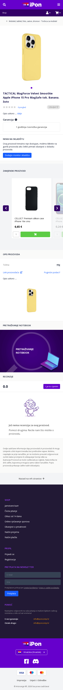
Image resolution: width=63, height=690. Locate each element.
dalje (19, 113)
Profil (8, 548)
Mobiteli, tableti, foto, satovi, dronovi (24, 21)
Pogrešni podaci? (52, 272)
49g (58, 264)
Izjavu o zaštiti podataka (49, 588)
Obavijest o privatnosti (15, 526)
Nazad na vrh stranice (30, 478)
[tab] (31, 88)
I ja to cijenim (51, 386)
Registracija (10, 559)
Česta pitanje (11, 511)
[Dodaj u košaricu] (35, 234)
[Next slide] (57, 208)
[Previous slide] (6, 208)
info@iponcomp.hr (41, 619)
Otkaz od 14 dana (13, 516)
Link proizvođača (11, 272)
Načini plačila (11, 537)
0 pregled (22, 107)
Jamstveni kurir (12, 505)
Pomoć (8, 604)
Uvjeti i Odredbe (38, 680)
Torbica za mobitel (48, 21)
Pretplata (11, 593)
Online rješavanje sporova (17, 521)
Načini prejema (12, 532)
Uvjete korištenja (31, 588)
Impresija (21, 680)
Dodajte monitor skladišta (17, 155)
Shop (4, 13)
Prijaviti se (9, 554)
